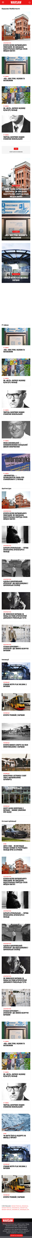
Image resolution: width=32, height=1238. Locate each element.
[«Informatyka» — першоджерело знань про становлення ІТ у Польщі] (16, 462)
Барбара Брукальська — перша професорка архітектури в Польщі (15, 549)
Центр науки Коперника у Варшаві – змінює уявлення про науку (14, 810)
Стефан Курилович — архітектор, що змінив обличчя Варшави (16, 648)
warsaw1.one (23, 1207)
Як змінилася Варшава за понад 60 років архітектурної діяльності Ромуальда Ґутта (15, 616)
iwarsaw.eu (25, 1206)
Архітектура (7, 43)
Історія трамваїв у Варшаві (14, 715)
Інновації (16, 274)
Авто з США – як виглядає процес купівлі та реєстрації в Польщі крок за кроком (15, 848)
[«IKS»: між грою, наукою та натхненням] (16, 65)
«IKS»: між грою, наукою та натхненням (14, 79)
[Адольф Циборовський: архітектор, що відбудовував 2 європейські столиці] (16, 568)
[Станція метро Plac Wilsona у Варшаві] (16, 263)
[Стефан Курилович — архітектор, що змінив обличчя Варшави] (16, 633)
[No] (30, 1230)
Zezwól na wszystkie (16, 1235)
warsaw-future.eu (16, 1206)
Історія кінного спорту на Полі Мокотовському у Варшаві (15, 746)
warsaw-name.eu (6, 1209)
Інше (4, 843)
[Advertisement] (16, 303)
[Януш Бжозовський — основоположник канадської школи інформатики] (16, 429)
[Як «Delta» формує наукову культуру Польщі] (16, 95)
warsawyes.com (24, 1209)
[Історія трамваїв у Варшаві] (16, 702)
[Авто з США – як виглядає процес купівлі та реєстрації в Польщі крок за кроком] (16, 832)
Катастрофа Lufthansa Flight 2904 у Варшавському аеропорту (14, 777)
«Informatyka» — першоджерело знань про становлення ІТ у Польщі (13, 477)
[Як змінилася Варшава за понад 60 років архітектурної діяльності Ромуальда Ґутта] (16, 601)
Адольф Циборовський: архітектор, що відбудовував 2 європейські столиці (15, 583)
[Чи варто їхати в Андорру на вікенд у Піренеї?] (16, 1122)
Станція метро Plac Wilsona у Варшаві (16, 279)
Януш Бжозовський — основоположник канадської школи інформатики (15, 445)
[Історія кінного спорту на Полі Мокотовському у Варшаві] (16, 731)
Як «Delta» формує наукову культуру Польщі (14, 109)
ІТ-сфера (6, 76)
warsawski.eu (15, 1207)
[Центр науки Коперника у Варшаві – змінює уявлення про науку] (16, 795)
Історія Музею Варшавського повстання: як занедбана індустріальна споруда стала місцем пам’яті (15, 48)
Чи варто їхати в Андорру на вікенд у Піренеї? (14, 1136)
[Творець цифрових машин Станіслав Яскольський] (16, 124)
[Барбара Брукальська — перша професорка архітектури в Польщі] (16, 534)
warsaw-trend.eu (6, 1207)
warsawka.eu (15, 1209)
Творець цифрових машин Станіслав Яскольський (13, 138)
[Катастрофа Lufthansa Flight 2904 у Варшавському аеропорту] (16, 762)
